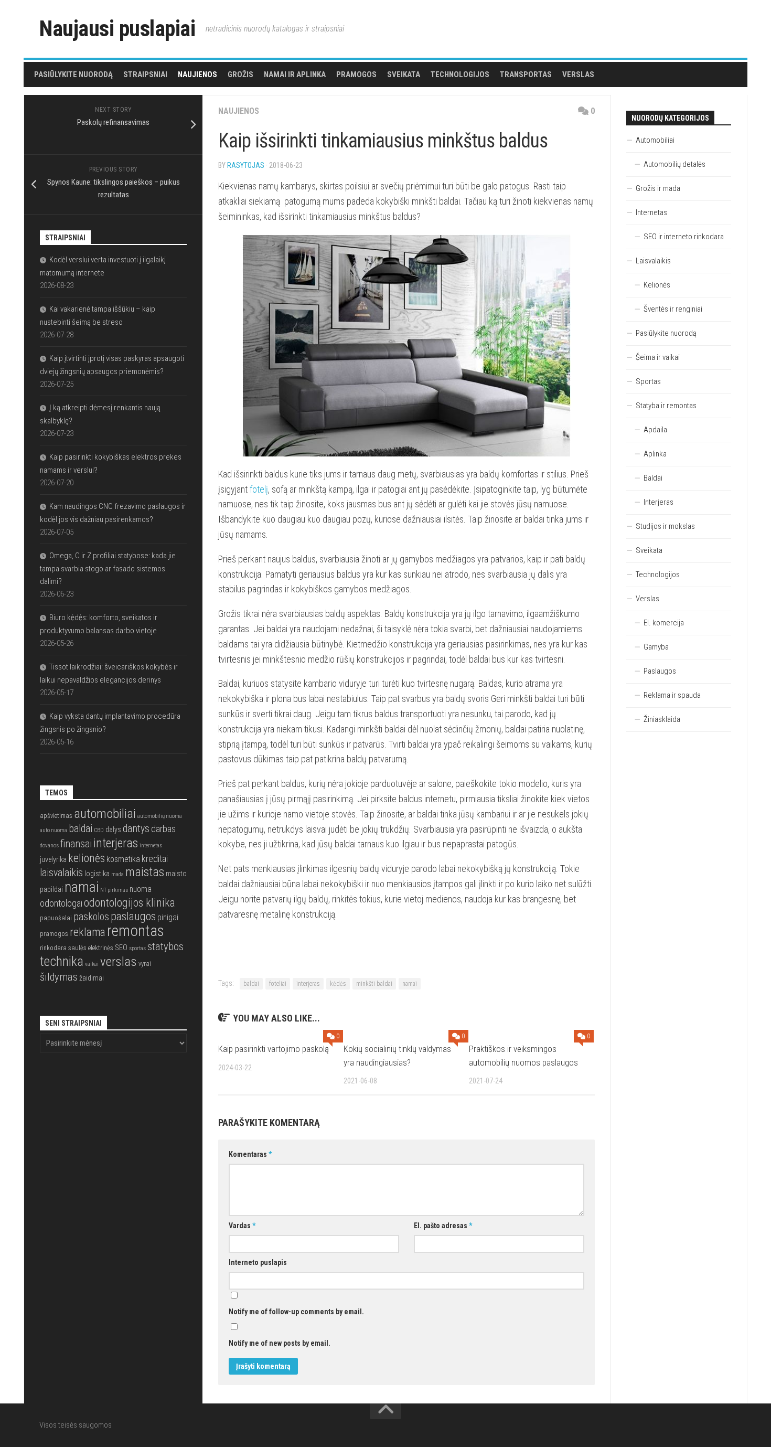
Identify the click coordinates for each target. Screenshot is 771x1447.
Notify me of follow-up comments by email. (296, 1311)
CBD (99, 830)
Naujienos (197, 74)
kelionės (86, 858)
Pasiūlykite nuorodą (73, 74)
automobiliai (105, 813)
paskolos (91, 917)
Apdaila (655, 429)
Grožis (240, 74)
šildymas (59, 977)
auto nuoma (53, 830)
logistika (97, 873)
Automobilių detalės (674, 164)
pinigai (167, 917)
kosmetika (123, 859)
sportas (137, 948)
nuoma (141, 889)
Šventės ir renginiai (673, 309)
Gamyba (656, 647)
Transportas (526, 74)
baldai (251, 983)
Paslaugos (660, 671)
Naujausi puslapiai (117, 28)
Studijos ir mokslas (665, 526)
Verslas (578, 74)
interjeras (308, 983)
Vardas (242, 1225)
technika (61, 961)
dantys (136, 829)
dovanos (49, 845)
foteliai (277, 983)
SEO (121, 947)
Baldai (653, 478)
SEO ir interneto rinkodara (684, 236)
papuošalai (56, 918)
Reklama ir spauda (672, 695)
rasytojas (245, 165)
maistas (144, 872)
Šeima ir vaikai (658, 357)
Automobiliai (655, 140)
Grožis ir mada (658, 188)
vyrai (144, 963)
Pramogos (356, 74)
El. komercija (664, 622)
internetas (151, 845)
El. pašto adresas (443, 1225)
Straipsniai (145, 74)
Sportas (648, 381)
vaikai (92, 964)
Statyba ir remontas (666, 405)
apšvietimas (56, 816)
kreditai (155, 858)
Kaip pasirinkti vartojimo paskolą (273, 1049)
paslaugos (133, 916)
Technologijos (460, 74)
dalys (113, 829)
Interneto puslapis (258, 1262)
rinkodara (53, 948)
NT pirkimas (114, 890)
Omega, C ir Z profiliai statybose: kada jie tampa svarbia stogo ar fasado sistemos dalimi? (108, 568)
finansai (76, 844)
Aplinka (655, 454)
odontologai (61, 903)
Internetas (651, 212)
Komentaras (250, 1154)
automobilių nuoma (159, 816)
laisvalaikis (61, 873)
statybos (165, 946)
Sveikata (403, 74)
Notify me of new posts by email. (279, 1343)
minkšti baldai (374, 983)
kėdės (338, 983)
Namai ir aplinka (295, 74)
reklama (87, 932)
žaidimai (91, 978)
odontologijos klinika (129, 902)
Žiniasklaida (662, 719)
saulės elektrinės (90, 948)
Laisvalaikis (653, 260)
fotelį (259, 489)
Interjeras (658, 502)
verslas (118, 961)
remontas (135, 931)
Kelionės (657, 285)
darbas (163, 828)
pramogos (54, 934)
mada (117, 874)
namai (409, 983)
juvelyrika (53, 859)
